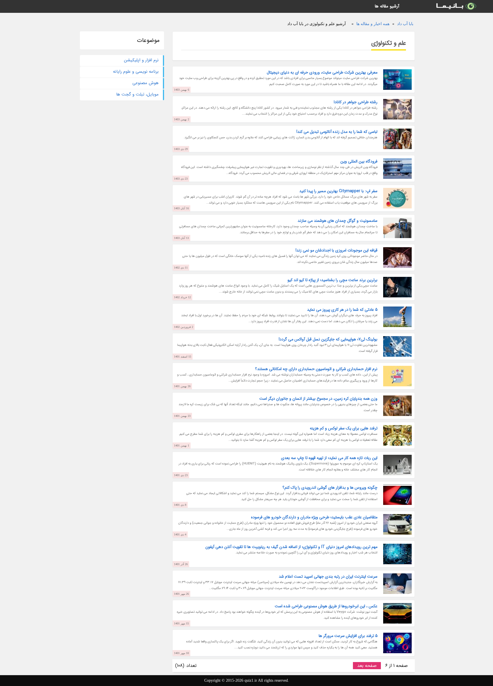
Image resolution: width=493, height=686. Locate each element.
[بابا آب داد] (456, 6)
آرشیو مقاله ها (387, 6)
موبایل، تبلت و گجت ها (137, 94)
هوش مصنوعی (145, 83)
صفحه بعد (367, 665)
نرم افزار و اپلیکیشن (141, 60)
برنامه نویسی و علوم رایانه (136, 71)
